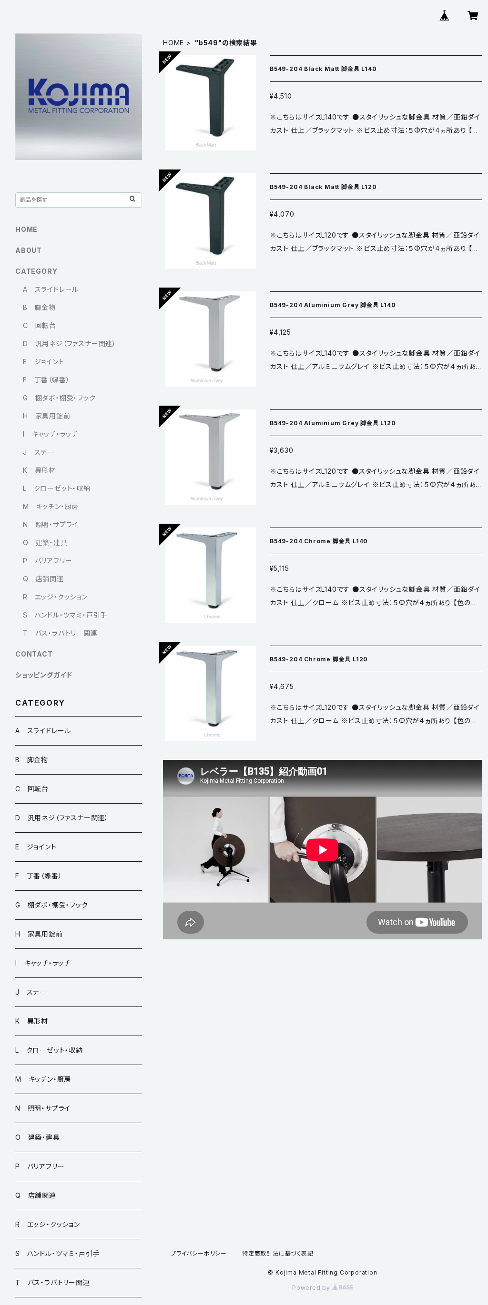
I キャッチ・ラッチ (50, 434)
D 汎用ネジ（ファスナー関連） (69, 343)
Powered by (312, 1287)
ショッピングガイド (43, 675)
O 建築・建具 (45, 542)
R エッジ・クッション (55, 597)
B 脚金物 (39, 307)
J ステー (38, 452)
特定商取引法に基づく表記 (278, 1253)
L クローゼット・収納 (57, 488)
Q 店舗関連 (43, 579)
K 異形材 (39, 470)
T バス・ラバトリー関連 (60, 633)
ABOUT (28, 250)
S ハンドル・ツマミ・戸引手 (65, 615)
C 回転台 (39, 325)
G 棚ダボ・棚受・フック (59, 398)
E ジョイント (43, 362)
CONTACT (34, 654)
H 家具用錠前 (47, 416)
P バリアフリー (47, 561)
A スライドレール (51, 289)
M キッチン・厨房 (51, 506)
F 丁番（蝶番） (46, 380)
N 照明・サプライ (50, 524)
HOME (173, 43)
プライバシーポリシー (199, 1253)
